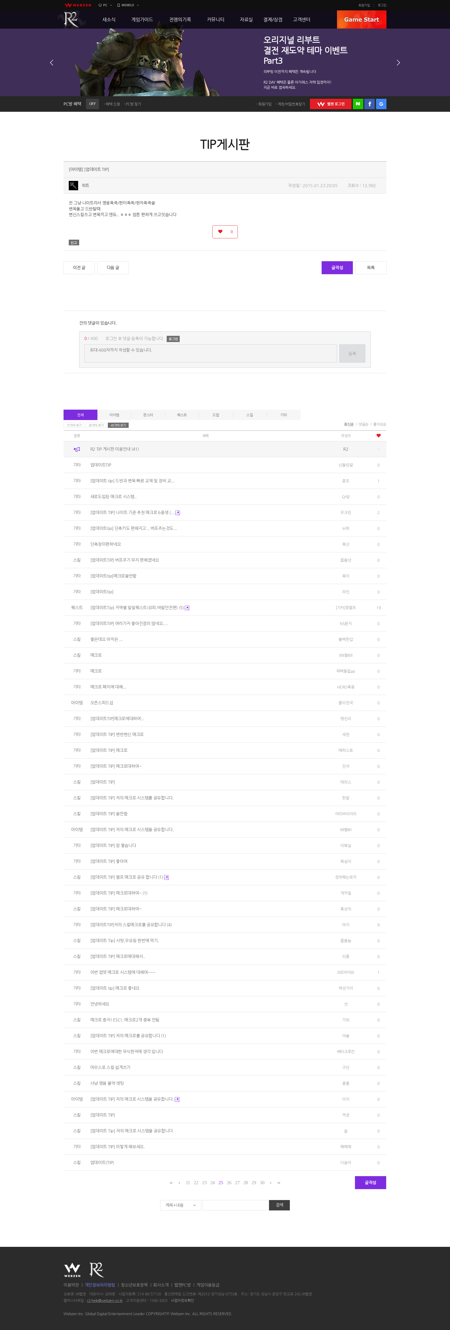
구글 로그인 (381, 104)
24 (212, 1182)
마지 (345, 924)
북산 (345, 544)
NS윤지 (346, 623)
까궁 (345, 1115)
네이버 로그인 (358, 104)
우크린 (345, 512)
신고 (74, 242)
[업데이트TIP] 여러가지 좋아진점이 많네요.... (129, 623)
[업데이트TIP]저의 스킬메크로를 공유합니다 (131, 924)
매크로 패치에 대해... (108, 686)
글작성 (337, 267)
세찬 (345, 734)
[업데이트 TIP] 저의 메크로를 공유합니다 (128, 1035)
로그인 (382, 5)
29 (254, 1182)
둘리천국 (346, 702)
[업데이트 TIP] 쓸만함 (109, 813)
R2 (72, 19)
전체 (80, 415)
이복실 (345, 845)
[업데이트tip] (102, 591)
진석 (345, 766)
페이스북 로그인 (369, 104)
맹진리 (345, 718)
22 (196, 1182)
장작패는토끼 (346, 877)
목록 (370, 267)
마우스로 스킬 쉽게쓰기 (110, 1067)
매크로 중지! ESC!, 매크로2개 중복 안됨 (125, 1019)
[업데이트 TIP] (102, 781)
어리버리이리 (346, 813)
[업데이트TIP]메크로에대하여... (117, 718)
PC (105, 5)
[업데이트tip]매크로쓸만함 (113, 575)
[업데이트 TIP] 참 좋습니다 (113, 845)
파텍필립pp (345, 671)
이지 (345, 1099)
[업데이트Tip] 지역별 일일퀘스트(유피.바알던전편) (137, 607)
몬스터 (148, 415)
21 (188, 1182)
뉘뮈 (345, 528)
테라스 (345, 782)
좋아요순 (379, 424)
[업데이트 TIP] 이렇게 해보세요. (117, 1146)
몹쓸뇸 (345, 940)
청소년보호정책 (134, 1284)
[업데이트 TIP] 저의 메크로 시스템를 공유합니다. (132, 797)
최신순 (349, 424)
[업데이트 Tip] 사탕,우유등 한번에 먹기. (124, 940)
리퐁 (345, 956)
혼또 (345, 481)
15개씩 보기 (74, 425)
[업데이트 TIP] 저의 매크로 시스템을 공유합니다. (132, 829)
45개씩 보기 (118, 425)
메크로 (96, 655)
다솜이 (345, 1162)
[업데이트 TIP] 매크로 (109, 750)
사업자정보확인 (182, 1301)
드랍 (216, 415)
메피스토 (346, 750)
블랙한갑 (346, 639)
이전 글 (79, 267)
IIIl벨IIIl (345, 829)
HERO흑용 (345, 687)
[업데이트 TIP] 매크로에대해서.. (117, 956)
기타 (283, 415)
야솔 (345, 1035)
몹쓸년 (345, 560)
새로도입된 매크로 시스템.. (113, 496)
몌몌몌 (345, 1146)
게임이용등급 (207, 1284)
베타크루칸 (346, 1051)
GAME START (361, 19)
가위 (345, 1020)
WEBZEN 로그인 (331, 104)
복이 (345, 576)
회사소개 (160, 1284)
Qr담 (346, 496)
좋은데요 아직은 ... (106, 639)
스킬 (249, 415)
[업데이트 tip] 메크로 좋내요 (115, 988)
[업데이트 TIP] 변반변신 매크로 (117, 734)
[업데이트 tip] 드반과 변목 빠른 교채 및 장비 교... (132, 480)
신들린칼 (346, 465)
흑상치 (345, 909)
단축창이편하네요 (105, 544)
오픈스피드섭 (101, 702)
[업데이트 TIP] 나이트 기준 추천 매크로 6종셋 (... (133, 512)
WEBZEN (72, 1269)
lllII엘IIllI (346, 655)
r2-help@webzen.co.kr (105, 1301)
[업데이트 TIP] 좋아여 (109, 861)
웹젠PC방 (182, 1284)
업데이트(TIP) (102, 1162)
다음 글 (113, 267)
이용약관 (71, 1284)
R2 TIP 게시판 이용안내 (114, 449)
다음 (398, 63)
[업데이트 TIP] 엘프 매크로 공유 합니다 (126, 877)
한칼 (345, 798)
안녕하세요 (100, 1003)
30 (262, 1182)
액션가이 (346, 988)
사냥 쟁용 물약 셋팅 (107, 1083)
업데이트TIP (100, 464)
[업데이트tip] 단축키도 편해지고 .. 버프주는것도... (133, 528)
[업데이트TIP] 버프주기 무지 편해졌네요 (124, 560)
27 (237, 1182)
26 (229, 1182)
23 (204, 1182)
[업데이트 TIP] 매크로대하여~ (116, 766)
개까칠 (345, 893)
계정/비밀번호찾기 (291, 104)
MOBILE (128, 5)
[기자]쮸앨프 (346, 607)
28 (245, 1182)
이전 (51, 63)
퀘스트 (182, 415)
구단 (345, 1067)
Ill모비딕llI (346, 972)
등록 (352, 353)
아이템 (114, 415)
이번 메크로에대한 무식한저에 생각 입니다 (126, 1051)
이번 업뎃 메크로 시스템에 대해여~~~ (122, 972)
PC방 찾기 (133, 104)
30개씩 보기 (96, 425)
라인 (345, 591)
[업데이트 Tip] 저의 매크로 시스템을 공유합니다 (131, 1130)
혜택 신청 (113, 104)
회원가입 (364, 5)
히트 (85, 185)
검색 (279, 1204)
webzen (78, 5)
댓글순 (363, 424)
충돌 (345, 1083)
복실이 (345, 861)
